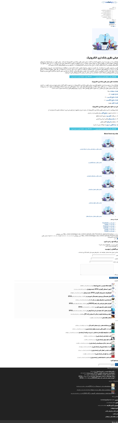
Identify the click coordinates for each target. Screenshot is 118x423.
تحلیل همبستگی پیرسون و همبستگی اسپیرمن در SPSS (97, 376)
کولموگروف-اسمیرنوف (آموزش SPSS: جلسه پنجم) (101, 373)
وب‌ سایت (115, 262)
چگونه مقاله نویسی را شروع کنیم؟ (106, 371)
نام (117, 255)
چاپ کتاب (115, 414)
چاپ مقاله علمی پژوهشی (111, 416)
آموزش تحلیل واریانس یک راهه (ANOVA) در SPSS (97, 378)
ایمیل (116, 258)
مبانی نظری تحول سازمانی (95, 189)
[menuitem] (64, 7)
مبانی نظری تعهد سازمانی (95, 203)
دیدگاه (116, 275)
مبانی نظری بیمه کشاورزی (95, 162)
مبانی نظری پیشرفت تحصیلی (94, 176)
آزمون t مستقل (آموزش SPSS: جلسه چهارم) (103, 374)
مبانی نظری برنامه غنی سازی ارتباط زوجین (91, 149)
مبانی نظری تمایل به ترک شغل (94, 216)
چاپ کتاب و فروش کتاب (111, 411)
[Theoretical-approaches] (105, 54)
